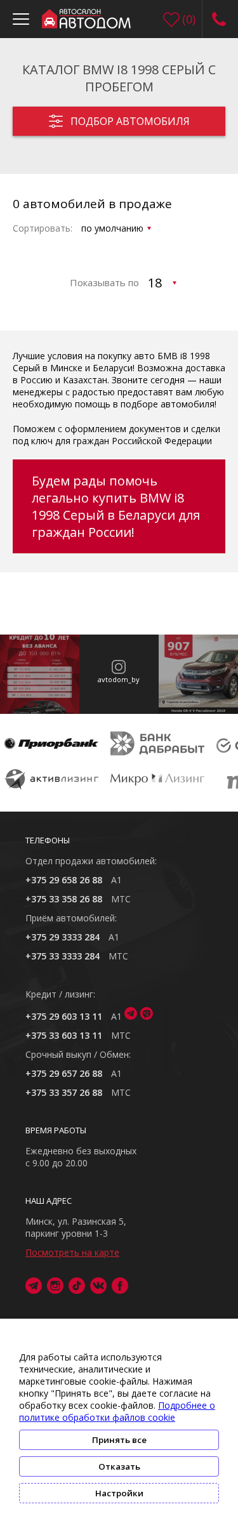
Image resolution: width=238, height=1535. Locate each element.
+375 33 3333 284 (62, 956)
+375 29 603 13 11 (63, 1016)
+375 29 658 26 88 (63, 880)
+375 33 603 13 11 (63, 1035)
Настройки (119, 1493)
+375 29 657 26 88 (63, 1073)
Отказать (119, 1466)
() (188, 19)
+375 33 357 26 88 (63, 1092)
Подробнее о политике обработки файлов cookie (117, 1411)
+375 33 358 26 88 (63, 899)
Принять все (119, 1440)
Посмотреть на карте (72, 1252)
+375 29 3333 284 (62, 937)
